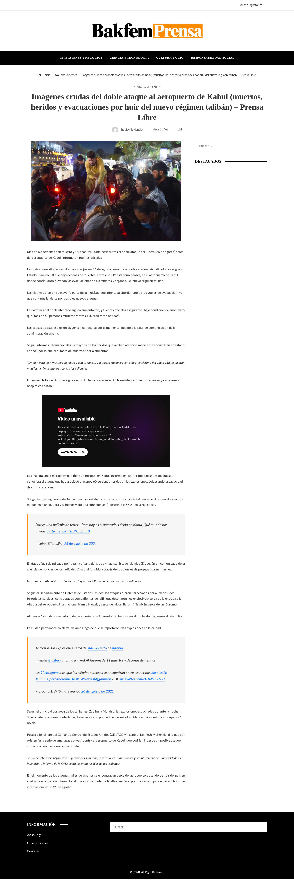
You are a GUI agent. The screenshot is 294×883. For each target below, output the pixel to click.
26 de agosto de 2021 (80, 543)
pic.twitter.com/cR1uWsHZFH (142, 679)
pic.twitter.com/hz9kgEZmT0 (68, 531)
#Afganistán (102, 679)
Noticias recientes (147, 87)
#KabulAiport (46, 679)
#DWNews (84, 679)
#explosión (159, 673)
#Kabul (117, 648)
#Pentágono (49, 673)
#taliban (54, 660)
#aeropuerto (97, 648)
